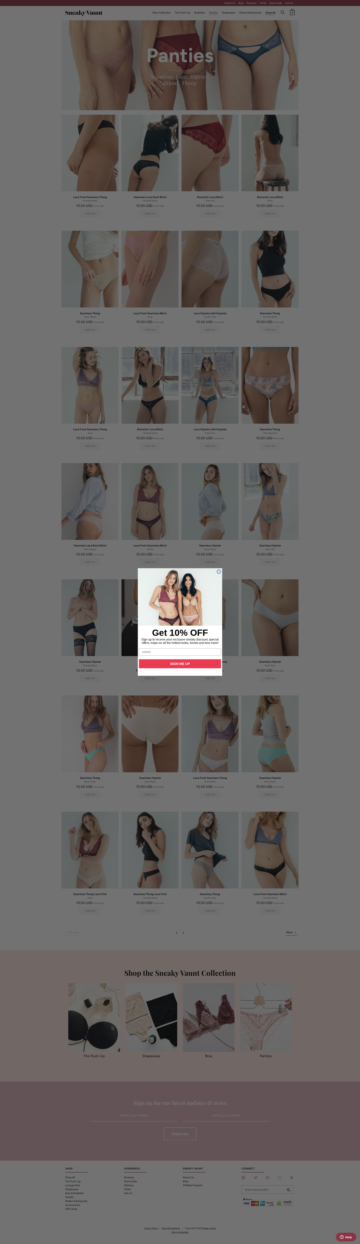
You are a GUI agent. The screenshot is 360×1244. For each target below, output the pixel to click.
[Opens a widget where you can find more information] (346, 1237)
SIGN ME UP (180, 664)
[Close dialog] (219, 571)
